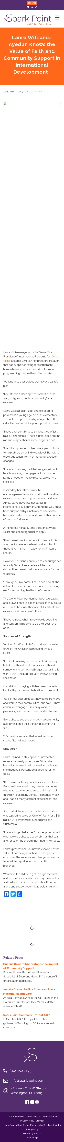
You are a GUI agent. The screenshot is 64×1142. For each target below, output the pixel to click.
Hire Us (32, 3)
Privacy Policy (27, 1121)
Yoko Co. (38, 1133)
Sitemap (39, 1121)
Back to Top (32, 1137)
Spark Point (36, 91)
